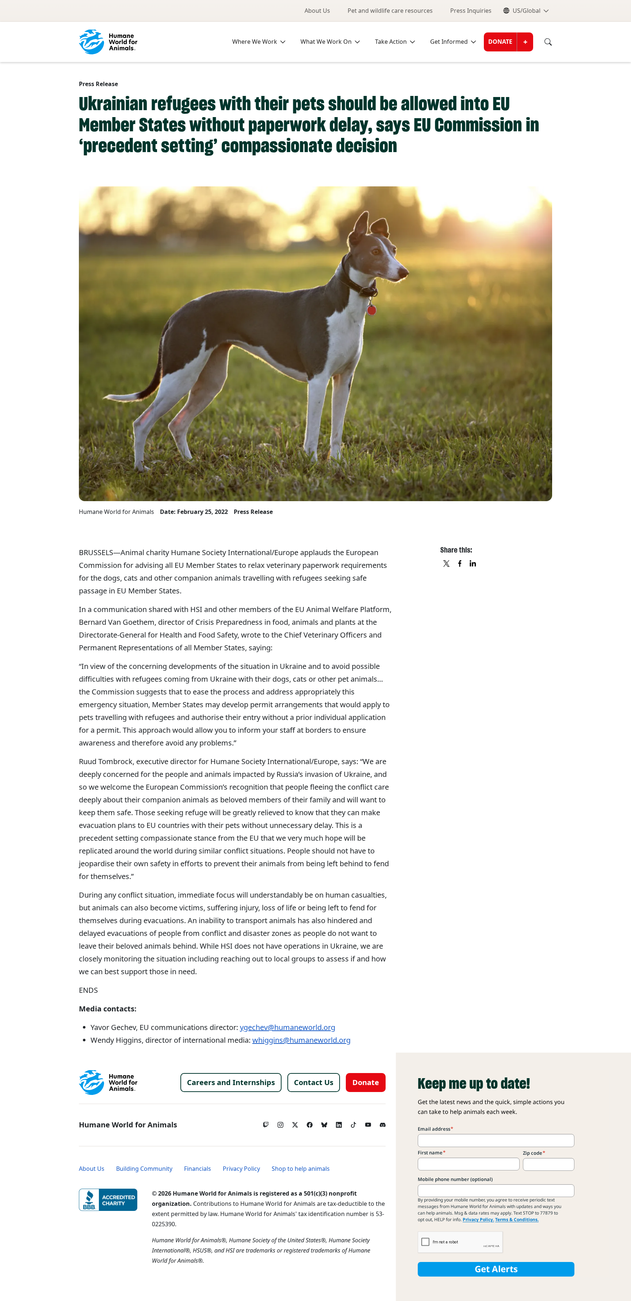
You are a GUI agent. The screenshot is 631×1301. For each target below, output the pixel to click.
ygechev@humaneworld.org (287, 1027)
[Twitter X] (295, 1123)
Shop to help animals (301, 1169)
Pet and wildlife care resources (390, 11)
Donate (500, 42)
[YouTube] (368, 1123)
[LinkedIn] (339, 1123)
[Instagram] (280, 1123)
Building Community (144, 1169)
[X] (446, 563)
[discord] (383, 1123)
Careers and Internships (231, 1082)
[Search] (542, 42)
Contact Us (313, 1082)
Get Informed (449, 42)
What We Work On (326, 42)
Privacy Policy (241, 1169)
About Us (317, 11)
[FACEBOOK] (460, 563)
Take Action (391, 42)
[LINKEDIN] (473, 563)
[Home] (108, 1082)
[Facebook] (310, 1123)
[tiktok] (353, 1123)
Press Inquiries (471, 11)
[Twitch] (266, 1123)
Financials (197, 1169)
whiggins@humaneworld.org (301, 1040)
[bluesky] (324, 1123)
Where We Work (254, 42)
